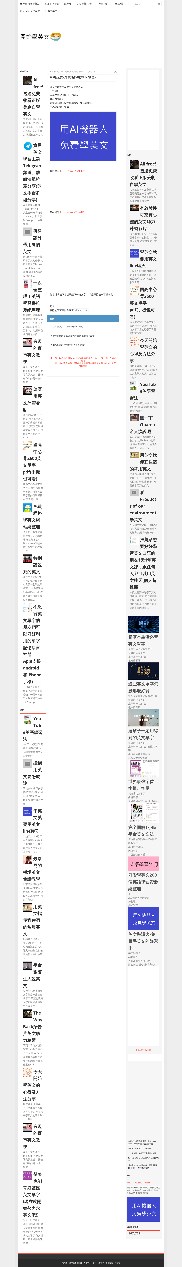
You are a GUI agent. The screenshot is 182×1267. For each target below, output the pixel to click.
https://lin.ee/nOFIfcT (72, 171)
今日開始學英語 (31, 3)
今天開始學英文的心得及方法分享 (32, 1085)
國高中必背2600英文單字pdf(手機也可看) (69, 345)
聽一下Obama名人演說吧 (142, 424)
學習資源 (109, 1263)
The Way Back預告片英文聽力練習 (32, 1026)
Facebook (81, 310)
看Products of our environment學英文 (143, 506)
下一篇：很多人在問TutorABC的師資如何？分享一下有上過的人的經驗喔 (83, 359)
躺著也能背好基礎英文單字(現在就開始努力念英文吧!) (32, 1194)
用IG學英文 (51, 11)
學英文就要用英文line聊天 (143, 258)
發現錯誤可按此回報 (143, 1050)
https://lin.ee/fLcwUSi (72, 212)
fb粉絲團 (118, 3)
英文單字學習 (52, 3)
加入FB (64, 1263)
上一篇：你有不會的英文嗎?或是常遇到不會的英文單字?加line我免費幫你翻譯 (83, 364)
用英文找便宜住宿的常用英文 (32, 920)
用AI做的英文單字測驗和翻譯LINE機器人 (68, 326)
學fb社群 (103, 3)
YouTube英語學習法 (143, 391)
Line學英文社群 (85, 3)
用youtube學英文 (30, 11)
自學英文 (87, 1263)
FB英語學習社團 (75, 1263)
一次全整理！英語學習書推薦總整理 (32, 296)
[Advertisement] (113, 44)
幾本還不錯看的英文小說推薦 (139, 1148)
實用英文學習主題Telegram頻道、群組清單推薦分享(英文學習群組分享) (33, 172)
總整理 (68, 3)
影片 (94, 1263)
